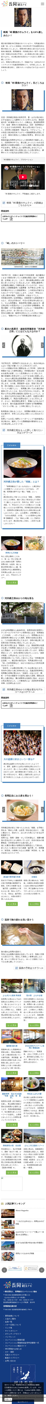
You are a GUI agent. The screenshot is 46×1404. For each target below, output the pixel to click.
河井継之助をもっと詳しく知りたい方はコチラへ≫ (25, 431)
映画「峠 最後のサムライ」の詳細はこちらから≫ (25, 204)
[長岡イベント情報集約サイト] (15, 1270)
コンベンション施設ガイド (15, 1345)
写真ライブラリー (12, 1355)
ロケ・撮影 (9, 1352)
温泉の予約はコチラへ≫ (31, 967)
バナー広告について (13, 1324)
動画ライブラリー (12, 1358)
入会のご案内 (10, 1319)
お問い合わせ (10, 1361)
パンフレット (10, 1337)
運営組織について (12, 1316)
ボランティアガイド (13, 1334)
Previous (4, 1270)
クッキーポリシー (34, 1393)
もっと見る (11, 582)
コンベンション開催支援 (15, 1340)
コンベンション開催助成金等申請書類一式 (22, 1343)
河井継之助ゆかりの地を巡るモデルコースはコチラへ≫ (25, 690)
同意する (8, 1399)
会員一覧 (8, 1321)
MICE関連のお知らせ (13, 1349)
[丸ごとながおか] (31, 1270)
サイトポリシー (11, 1331)
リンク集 (8, 1327)
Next (41, 1270)
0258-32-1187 (12, 1300)
